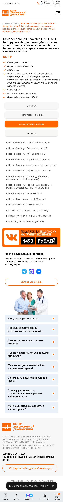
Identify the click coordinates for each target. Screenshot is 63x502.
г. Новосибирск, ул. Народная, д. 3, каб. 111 (28, 170)
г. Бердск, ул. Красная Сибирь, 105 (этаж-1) (28, 215)
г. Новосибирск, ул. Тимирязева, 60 (24, 204)
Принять (44, 486)
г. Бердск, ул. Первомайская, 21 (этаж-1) (27, 210)
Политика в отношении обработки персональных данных (28, 458)
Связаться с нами (31, 281)
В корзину (31, 133)
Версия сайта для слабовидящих (32, 468)
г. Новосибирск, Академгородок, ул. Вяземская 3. (31, 165)
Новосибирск (9, 3)
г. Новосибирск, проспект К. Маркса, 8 (26, 199)
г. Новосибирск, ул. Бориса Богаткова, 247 (28, 159)
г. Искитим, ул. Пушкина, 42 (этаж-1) (25, 221)
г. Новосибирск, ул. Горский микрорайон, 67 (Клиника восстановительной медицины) (29, 186)
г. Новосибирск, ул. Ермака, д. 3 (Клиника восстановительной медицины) (27, 178)
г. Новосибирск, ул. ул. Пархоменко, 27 (26, 153)
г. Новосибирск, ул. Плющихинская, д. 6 (26, 148)
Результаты (44, 499)
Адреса (16, 499)
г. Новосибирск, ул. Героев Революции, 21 (28, 142)
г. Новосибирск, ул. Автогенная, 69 (24, 193)
